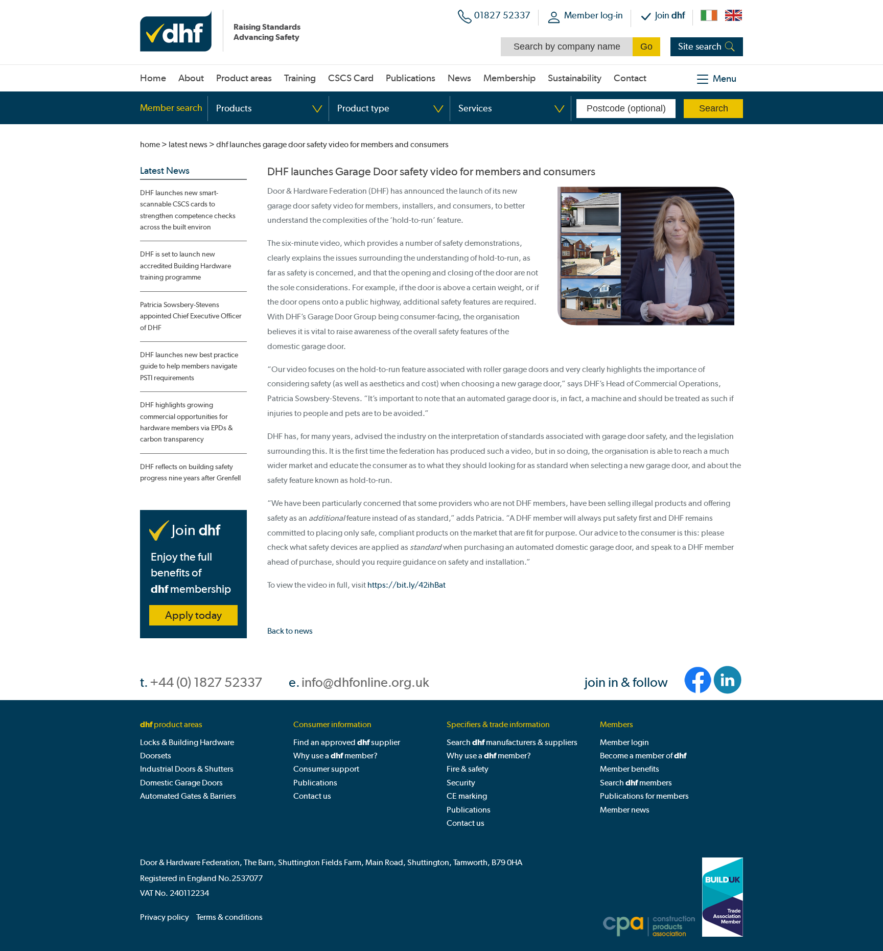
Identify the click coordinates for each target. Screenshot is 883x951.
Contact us (312, 796)
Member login (624, 742)
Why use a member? (335, 755)
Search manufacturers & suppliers (512, 742)
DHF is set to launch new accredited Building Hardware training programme (185, 266)
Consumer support (326, 769)
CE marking (467, 796)
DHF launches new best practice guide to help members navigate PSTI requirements (189, 366)
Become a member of (643, 755)
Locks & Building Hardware (187, 742)
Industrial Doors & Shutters (187, 769)
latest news (188, 144)
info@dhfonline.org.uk (365, 682)
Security (461, 782)
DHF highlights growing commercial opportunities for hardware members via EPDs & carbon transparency (186, 422)
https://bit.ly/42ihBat (406, 585)
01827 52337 (502, 15)
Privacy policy (164, 917)
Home (153, 78)
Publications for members (644, 796)
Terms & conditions (229, 917)
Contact (630, 78)
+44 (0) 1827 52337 (206, 682)
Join (670, 15)
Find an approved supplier (346, 742)
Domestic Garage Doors (181, 782)
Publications (315, 782)
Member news (624, 810)
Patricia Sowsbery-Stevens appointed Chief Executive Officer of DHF (191, 316)
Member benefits (629, 769)
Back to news (290, 631)
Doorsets (155, 755)
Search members (636, 782)
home (150, 144)
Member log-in (593, 15)
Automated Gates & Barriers (188, 796)
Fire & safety (468, 769)
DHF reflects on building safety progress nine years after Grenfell (190, 472)
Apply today (193, 615)
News (459, 78)
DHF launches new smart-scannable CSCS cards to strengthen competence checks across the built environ (188, 210)
